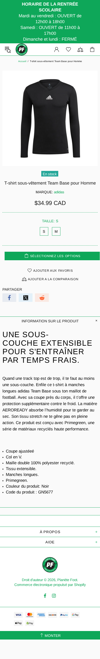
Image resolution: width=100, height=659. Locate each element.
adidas (59, 192)
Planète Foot (22, 49)
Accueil (22, 61)
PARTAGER (12, 289)
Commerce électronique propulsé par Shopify (50, 585)
